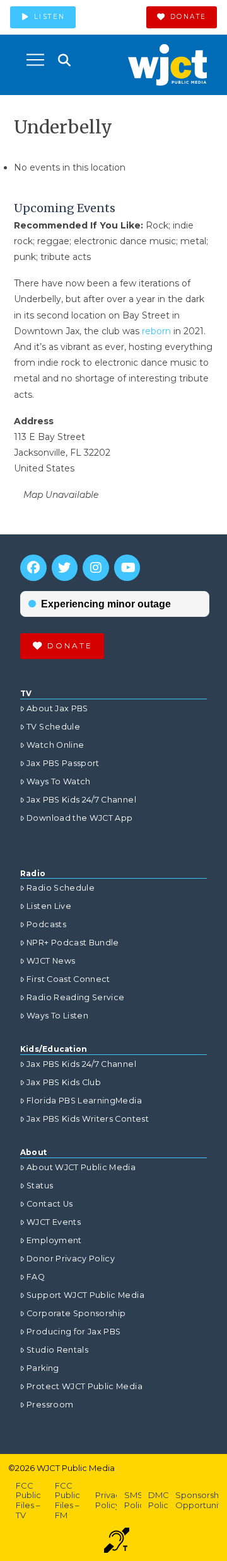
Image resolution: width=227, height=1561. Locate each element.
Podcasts (46, 924)
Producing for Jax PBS (73, 1331)
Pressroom (49, 1404)
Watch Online (55, 745)
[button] (35, 60)
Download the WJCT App (79, 818)
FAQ (35, 1277)
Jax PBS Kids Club (63, 1082)
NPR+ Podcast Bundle (72, 942)
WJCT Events (53, 1222)
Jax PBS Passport (63, 763)
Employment (54, 1240)
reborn (156, 331)
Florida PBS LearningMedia (84, 1100)
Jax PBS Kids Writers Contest (87, 1119)
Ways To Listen (57, 1015)
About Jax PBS (57, 708)
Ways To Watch (58, 781)
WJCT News (50, 961)
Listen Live (48, 906)
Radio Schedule (60, 888)
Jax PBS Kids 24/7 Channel (81, 799)
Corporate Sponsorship (75, 1313)
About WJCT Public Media (81, 1167)
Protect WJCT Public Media (84, 1386)
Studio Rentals (57, 1350)
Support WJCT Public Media (85, 1295)
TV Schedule (53, 726)
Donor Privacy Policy (70, 1258)
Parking (42, 1368)
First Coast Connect (68, 979)
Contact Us (49, 1204)
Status (39, 1185)
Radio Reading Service (75, 997)
